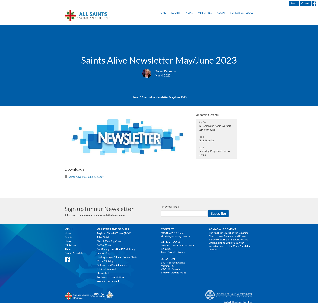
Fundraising (103, 253)
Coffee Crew (104, 245)
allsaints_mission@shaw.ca (175, 236)
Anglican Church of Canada (77, 295)
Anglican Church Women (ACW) (114, 233)
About (221, 12)
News (189, 12)
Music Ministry (105, 261)
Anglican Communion (102, 295)
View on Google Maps (173, 272)
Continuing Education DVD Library (116, 249)
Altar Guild (103, 237)
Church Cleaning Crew (109, 241)
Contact (305, 3)
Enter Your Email (170, 206)
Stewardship (103, 272)
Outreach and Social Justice (112, 265)
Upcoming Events (207, 114)
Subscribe (218, 213)
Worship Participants (108, 280)
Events (176, 12)
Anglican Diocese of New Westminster (230, 293)
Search (294, 3)
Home (162, 12)
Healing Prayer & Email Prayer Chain (117, 257)
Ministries (205, 12)
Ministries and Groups (113, 229)
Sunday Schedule (241, 12)
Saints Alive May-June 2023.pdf (86, 176)
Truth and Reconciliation (110, 276)
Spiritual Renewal (106, 268)
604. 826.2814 (169, 232)
